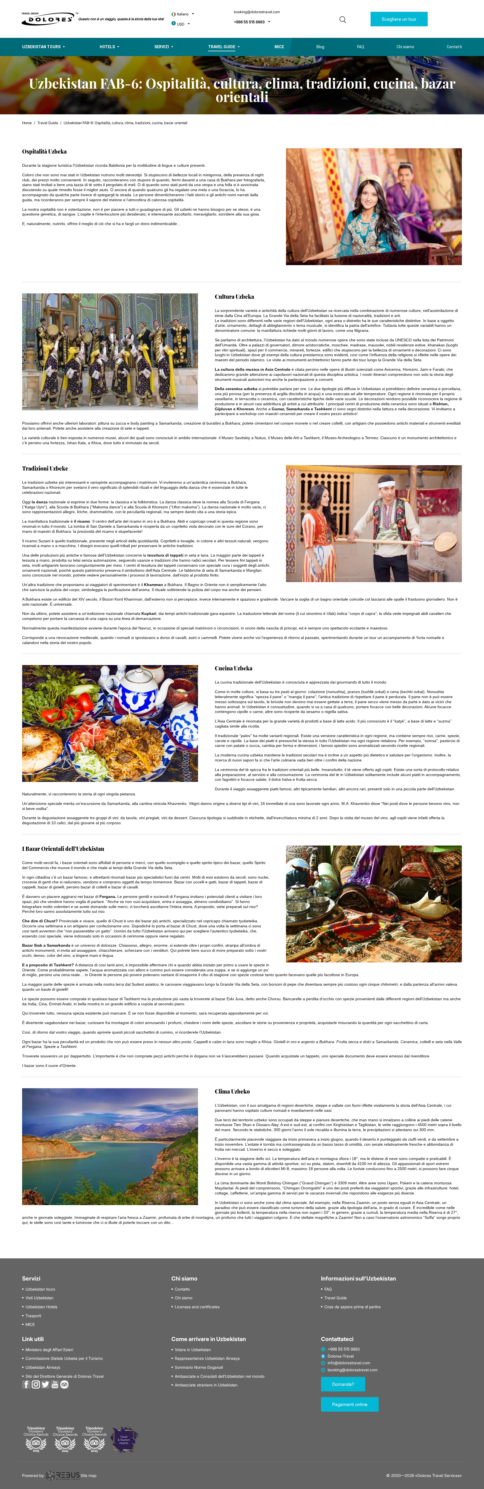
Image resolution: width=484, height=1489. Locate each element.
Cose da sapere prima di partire (352, 1307)
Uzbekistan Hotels (41, 1307)
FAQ (360, 47)
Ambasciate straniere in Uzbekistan (206, 1385)
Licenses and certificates (197, 1307)
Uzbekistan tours (41, 47)
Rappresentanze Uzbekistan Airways (207, 1358)
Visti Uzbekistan (39, 1298)
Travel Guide (221, 47)
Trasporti (33, 1316)
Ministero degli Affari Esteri (49, 1349)
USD (180, 24)
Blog (320, 47)
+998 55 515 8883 (249, 22)
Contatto (182, 1289)
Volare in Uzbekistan (193, 1349)
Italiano (183, 14)
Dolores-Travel (341, 1356)
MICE (30, 1324)
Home (27, 123)
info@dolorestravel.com (349, 1363)
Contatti (454, 47)
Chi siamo (405, 47)
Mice (279, 47)
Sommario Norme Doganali (199, 1367)
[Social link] (26, 1384)
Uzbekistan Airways (42, 1367)
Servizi (161, 47)
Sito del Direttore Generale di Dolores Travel (64, 1376)
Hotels (107, 47)
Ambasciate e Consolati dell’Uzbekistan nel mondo (219, 1376)
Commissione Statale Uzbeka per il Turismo (64, 1358)
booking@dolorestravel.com (257, 12)
